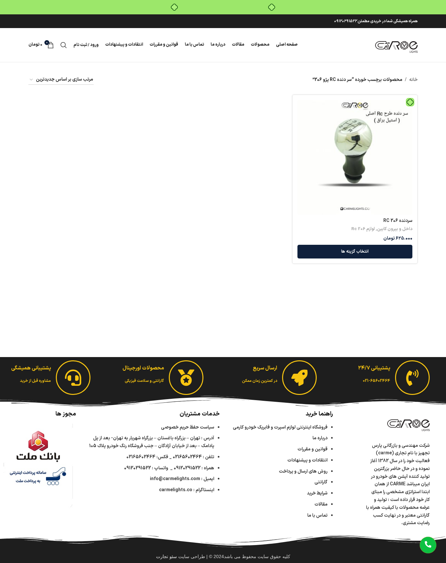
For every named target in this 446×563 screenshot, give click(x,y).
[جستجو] (63, 45)
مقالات (320, 504)
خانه (413, 79)
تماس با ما (317, 515)
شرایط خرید (317, 493)
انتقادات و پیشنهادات (307, 460)
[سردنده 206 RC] (354, 157)
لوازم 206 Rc (363, 229)
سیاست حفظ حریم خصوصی (187, 427)
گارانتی (320, 482)
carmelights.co (175, 490)
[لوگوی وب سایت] (396, 44)
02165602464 (187, 457)
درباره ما (319, 438)
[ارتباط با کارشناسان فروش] (428, 545)
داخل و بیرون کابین (394, 229)
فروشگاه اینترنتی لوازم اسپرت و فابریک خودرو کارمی (280, 427)
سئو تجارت (166, 556)
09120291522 (345, 21)
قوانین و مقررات (312, 449)
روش (303, 471)
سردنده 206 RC (397, 220)
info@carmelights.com (175, 479)
